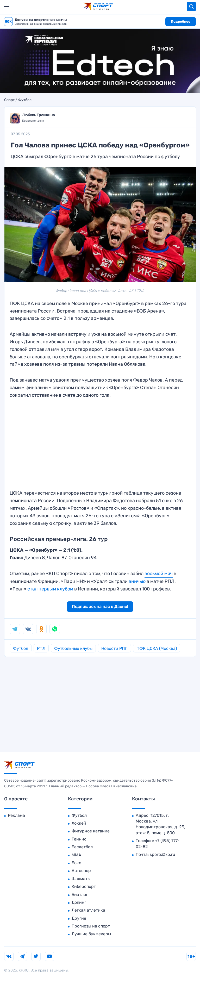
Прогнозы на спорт (91, 926)
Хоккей (79, 823)
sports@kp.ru (162, 854)
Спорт (9, 100)
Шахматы (81, 878)
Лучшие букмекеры (91, 933)
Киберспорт (84, 886)
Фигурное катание (91, 831)
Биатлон (80, 894)
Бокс (76, 862)
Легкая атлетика (88, 910)
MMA (76, 854)
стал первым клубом (50, 589)
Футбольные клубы (73, 648)
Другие (79, 918)
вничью (137, 581)
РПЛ (41, 648)
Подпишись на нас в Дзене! (100, 606)
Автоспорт (82, 870)
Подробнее (180, 21)
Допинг (79, 902)
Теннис (79, 839)
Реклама (16, 815)
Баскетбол (82, 846)
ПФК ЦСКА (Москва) (156, 648)
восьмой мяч (159, 573)
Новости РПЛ (114, 648)
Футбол (25, 100)
